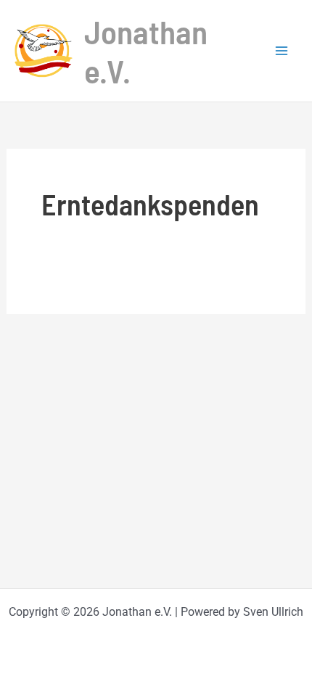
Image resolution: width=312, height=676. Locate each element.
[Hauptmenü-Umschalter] (281, 51)
